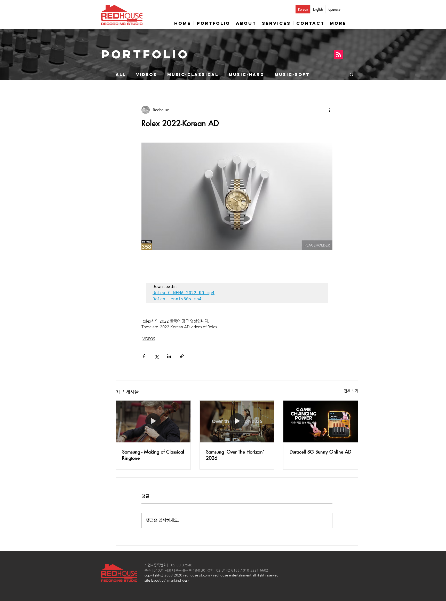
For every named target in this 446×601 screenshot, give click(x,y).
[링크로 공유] (181, 356)
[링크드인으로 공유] (169, 356)
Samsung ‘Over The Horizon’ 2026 (235, 455)
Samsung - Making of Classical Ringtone (153, 455)
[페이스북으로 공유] (143, 356)
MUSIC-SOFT (292, 74)
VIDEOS (146, 74)
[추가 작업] (329, 110)
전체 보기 (351, 391)
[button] (351, 74)
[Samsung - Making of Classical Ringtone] (153, 421)
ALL (121, 74)
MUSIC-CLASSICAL (192, 74)
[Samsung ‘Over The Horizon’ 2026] (237, 421)
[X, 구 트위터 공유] (156, 356)
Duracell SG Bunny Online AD (320, 452)
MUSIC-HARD (246, 74)
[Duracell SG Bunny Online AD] (320, 421)
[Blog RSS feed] (338, 55)
